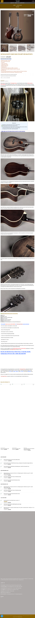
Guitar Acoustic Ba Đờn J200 (16, 448)
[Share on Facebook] (3, 77)
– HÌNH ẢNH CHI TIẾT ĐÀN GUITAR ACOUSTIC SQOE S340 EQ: (10, 124)
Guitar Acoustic (8, 74)
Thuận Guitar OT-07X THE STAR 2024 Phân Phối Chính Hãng (29, 449)
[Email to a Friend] (6, 77)
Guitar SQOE (19, 5)
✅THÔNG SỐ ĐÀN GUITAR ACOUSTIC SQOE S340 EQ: (9, 125)
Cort (1, 372)
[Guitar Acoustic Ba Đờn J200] (17, 415)
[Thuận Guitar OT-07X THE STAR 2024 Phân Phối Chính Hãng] (29, 415)
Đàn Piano (11, 615)
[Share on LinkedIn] (9, 77)
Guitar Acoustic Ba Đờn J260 (5, 448)
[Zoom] (2, 42)
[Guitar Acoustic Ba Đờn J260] (6, 415)
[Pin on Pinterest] (7, 77)
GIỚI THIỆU (4, 615)
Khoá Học (7, 615)
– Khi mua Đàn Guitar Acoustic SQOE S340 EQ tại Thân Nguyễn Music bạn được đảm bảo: (14, 126)
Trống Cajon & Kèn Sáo (26, 615)
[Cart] (33, 1)
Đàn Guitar (5, 74)
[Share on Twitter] (4, 77)
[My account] (32, 1)
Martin (10, 371)
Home (14, 5)
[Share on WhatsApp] (1, 77)
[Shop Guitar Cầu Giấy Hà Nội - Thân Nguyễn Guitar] (17, 1)
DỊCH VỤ (31, 615)
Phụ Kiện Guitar (19, 615)
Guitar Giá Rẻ (12, 74)
